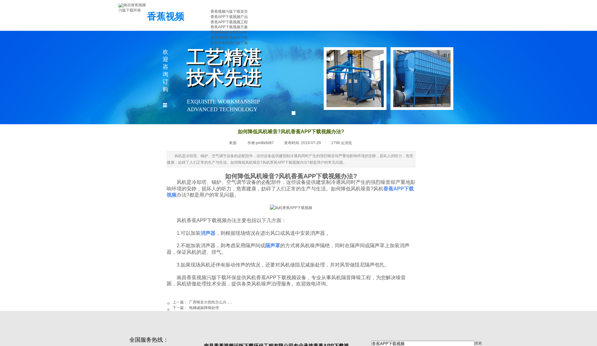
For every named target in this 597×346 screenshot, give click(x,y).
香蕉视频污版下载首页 (229, 11)
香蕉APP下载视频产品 (229, 17)
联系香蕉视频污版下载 (229, 43)
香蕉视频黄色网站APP (229, 32)
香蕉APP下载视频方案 (229, 27)
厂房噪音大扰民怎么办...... (202, 302)
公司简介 (218, 48)
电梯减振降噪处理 (196, 308)
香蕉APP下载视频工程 (229, 22)
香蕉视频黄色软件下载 (229, 37)
